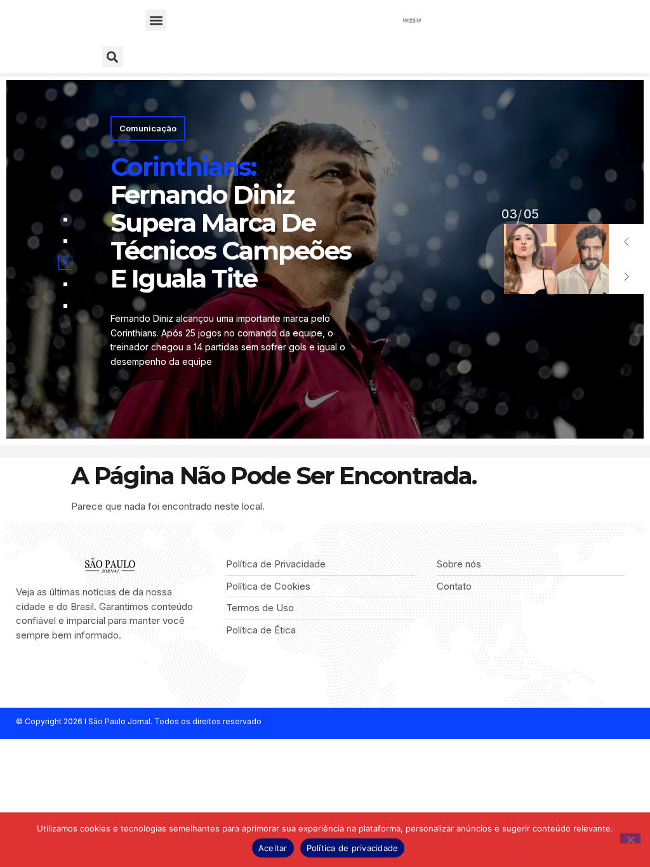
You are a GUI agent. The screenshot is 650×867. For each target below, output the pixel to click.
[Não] (630, 838)
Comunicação (147, 128)
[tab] (65, 220)
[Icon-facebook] (20, 669)
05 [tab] (509, 214)
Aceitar (273, 848)
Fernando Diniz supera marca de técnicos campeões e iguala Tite (230, 222)
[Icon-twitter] (40, 669)
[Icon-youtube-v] (79, 669)
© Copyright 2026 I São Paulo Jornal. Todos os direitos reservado (139, 721)
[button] (155, 20)
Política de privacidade (353, 848)
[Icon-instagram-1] (59, 669)
